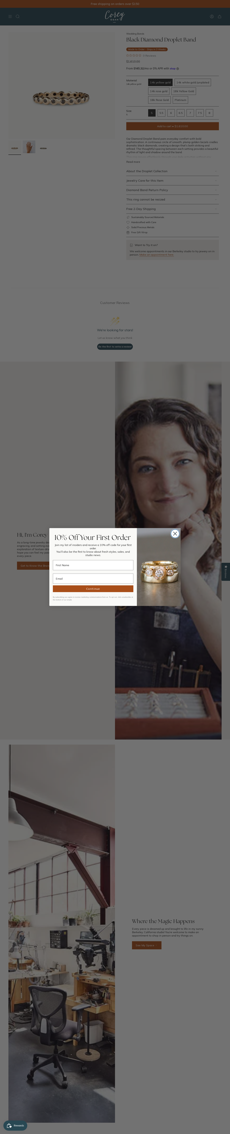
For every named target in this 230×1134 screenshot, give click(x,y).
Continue (93, 588)
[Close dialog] (175, 533)
